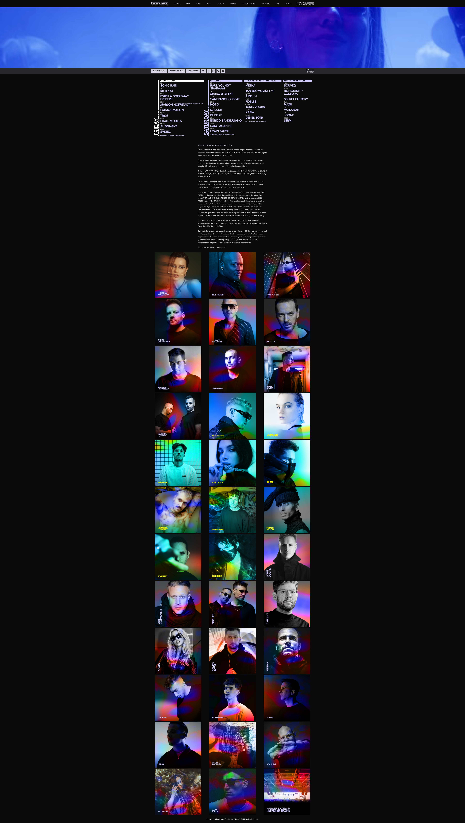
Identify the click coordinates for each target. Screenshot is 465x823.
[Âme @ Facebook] (288, 623)
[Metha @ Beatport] (282, 670)
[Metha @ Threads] (300, 670)
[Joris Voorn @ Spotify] (291, 576)
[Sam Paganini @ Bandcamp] (234, 341)
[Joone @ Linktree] (291, 717)
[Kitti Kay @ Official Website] (252, 482)
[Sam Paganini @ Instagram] (243, 341)
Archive (288, 4)
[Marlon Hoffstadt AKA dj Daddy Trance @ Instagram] (176, 529)
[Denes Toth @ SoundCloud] (243, 670)
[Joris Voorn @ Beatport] (274, 576)
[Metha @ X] (303, 670)
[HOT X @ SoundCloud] (300, 341)
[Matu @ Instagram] (240, 811)
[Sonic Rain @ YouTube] (252, 529)
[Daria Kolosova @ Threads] (198, 294)
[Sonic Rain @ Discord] (234, 529)
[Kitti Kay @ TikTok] (246, 482)
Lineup (208, 4)
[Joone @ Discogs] (282, 717)
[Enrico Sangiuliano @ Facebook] (189, 341)
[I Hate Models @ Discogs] (231, 576)
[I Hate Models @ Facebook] (234, 576)
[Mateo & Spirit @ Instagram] (189, 435)
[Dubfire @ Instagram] (285, 294)
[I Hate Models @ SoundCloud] (246, 576)
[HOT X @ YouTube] (303, 341)
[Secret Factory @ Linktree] (249, 764)
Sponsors (265, 4)
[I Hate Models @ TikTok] (249, 576)
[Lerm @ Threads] (198, 764)
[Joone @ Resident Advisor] (294, 717)
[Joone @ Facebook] (285, 717)
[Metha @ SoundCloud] (297, 670)
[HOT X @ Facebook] (294, 341)
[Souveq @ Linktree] (298, 764)
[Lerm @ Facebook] (179, 764)
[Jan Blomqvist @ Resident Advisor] (185, 623)
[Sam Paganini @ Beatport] (237, 341)
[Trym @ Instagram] (291, 482)
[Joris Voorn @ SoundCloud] (288, 576)
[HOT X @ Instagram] (297, 341)
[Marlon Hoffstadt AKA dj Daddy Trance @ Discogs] (173, 529)
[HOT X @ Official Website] (307, 341)
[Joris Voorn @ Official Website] (307, 576)
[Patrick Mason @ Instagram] (291, 529)
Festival (177, 4)
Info (188, 4)
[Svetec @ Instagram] (176, 576)
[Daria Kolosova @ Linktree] (189, 294)
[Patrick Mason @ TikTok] (307, 529)
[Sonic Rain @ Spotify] (246, 529)
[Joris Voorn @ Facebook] (279, 576)
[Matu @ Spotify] (246, 811)
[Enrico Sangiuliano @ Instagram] (192, 341)
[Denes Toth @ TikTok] (249, 670)
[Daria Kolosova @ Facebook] (183, 294)
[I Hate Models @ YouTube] (252, 576)
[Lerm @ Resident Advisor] (188, 764)
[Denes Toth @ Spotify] (246, 670)
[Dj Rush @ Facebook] (246, 294)
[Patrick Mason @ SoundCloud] (297, 529)
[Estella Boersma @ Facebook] (297, 435)
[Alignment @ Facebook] (246, 435)
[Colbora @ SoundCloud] (198, 717)
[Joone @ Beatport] (280, 717)
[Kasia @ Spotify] (192, 670)
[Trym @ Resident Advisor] (297, 482)
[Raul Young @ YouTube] (303, 388)
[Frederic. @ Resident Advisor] (185, 482)
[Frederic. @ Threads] (195, 482)
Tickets (233, 4)
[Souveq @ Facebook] (291, 764)
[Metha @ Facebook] (285, 670)
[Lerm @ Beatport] (177, 764)
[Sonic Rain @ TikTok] (249, 529)
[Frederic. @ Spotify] (192, 482)
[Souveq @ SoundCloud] (303, 764)
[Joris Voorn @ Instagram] (282, 576)
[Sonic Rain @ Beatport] (231, 529)
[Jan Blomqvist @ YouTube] (195, 623)
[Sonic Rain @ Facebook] (237, 529)
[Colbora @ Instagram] (195, 717)
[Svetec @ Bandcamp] (165, 576)
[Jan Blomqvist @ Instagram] (182, 623)
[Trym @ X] (303, 482)
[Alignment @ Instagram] (249, 435)
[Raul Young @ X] (307, 388)
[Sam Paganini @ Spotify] (249, 341)
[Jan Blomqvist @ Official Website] (198, 623)
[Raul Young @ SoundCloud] (300, 388)
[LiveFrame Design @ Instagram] (307, 811)
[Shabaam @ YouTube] (249, 388)
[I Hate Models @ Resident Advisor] (243, 576)
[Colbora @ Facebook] (192, 717)
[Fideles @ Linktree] (240, 623)
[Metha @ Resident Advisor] (294, 670)
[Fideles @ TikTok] (249, 623)
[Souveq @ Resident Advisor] (300, 764)
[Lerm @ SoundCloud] (192, 764)
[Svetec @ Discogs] (170, 576)
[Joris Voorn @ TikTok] (297, 576)
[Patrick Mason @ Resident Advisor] (294, 529)
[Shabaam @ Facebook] (240, 388)
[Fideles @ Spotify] (246, 623)
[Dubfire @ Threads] (297, 294)
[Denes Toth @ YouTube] (252, 670)
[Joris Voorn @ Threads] (294, 576)
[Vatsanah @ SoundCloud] (191, 811)
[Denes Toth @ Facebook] (234, 670)
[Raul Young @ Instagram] (297, 388)
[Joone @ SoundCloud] (297, 717)
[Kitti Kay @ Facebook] (237, 482)
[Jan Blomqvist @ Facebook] (179, 623)
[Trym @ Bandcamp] (285, 482)
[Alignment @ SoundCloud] (252, 435)
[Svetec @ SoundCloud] (185, 576)
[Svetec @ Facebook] (173, 576)
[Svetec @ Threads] (192, 576)
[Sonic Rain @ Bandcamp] (228, 529)
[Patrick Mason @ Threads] (303, 529)
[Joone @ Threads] (303, 717)
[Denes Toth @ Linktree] (240, 670)
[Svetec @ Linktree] (179, 576)
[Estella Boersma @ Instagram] (300, 435)
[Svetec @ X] (195, 576)
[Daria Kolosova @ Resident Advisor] (191, 294)
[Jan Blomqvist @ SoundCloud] (189, 623)
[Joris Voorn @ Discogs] (276, 576)
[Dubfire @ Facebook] (282, 294)
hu (203, 71)
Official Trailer (177, 71)
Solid (243, 819)
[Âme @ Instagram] (292, 623)
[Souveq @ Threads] (307, 764)
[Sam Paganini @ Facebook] (240, 341)
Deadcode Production (224, 819)
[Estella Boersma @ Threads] (307, 435)
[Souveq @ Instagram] (295, 764)
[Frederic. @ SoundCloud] (189, 482)
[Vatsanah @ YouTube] (198, 811)
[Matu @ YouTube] (249, 811)
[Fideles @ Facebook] (234, 623)
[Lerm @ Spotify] (195, 764)
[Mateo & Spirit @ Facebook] (185, 435)
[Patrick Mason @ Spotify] (300, 529)
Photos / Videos (249, 4)
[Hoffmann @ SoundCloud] (252, 717)
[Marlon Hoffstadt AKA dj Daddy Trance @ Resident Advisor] (182, 529)
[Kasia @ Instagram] (180, 670)
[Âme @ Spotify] (300, 623)
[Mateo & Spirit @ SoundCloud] (192, 435)
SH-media (254, 819)
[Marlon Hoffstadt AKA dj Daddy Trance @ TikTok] (192, 529)
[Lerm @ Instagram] (183, 764)
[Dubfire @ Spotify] (294, 294)
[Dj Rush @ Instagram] (249, 294)
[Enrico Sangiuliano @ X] (198, 341)
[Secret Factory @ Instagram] (246, 764)
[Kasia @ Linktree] (186, 670)
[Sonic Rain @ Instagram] (240, 529)
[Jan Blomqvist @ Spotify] (192, 623)
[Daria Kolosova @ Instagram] (186, 294)
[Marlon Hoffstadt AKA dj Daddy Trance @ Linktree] (179, 529)
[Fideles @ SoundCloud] (243, 623)
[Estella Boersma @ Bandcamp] (294, 435)
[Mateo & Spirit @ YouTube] (198, 435)
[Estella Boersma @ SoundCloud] (303, 435)
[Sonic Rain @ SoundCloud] (243, 529)
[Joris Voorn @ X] (300, 576)
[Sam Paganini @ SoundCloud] (246, 341)
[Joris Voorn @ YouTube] (303, 576)
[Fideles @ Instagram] (237, 623)
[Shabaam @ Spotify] (246, 388)
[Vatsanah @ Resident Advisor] (195, 811)
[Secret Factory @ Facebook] (243, 764)
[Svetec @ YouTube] (198, 576)
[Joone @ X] (307, 717)
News (198, 4)
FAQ (277, 4)
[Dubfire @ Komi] (288, 294)
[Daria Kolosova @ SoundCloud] (195, 294)
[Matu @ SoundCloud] (243, 811)
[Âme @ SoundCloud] (297, 623)
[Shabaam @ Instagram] (243, 388)
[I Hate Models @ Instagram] (237, 576)
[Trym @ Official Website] (307, 482)
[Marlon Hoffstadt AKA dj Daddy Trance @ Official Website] (198, 529)
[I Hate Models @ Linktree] (240, 576)
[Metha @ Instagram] (288, 670)
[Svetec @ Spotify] (189, 576)
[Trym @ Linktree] (295, 482)
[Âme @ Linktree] (295, 623)
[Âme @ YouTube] (307, 623)
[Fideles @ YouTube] (252, 623)
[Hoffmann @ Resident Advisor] (249, 717)
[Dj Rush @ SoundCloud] (252, 294)
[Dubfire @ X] (303, 294)
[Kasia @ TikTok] (195, 670)
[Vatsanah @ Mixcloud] (188, 811)
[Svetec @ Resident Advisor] (182, 576)
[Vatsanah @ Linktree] (186, 811)
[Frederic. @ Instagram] (179, 482)
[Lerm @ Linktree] (186, 764)
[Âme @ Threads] (303, 623)
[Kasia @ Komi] (183, 670)
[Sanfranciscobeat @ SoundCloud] (198, 388)
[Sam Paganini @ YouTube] (252, 341)
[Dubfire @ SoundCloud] (291, 294)
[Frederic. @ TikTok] (198, 482)
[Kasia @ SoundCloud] (189, 670)
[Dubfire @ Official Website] (307, 294)
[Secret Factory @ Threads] (252, 764)
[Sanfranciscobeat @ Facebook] (192, 388)
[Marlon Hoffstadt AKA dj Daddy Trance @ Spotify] (189, 529)
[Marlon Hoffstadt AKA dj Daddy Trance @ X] (195, 529)
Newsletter (193, 71)
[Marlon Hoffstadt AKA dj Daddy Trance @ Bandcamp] (170, 529)
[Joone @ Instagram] (288, 717)
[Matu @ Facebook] (237, 811)
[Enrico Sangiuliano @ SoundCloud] (195, 341)
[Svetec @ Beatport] (168, 576)
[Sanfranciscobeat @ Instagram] (195, 388)
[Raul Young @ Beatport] (292, 388)
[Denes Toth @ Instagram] (237, 670)
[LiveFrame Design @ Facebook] (303, 811)
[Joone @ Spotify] (300, 717)
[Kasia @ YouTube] (198, 670)
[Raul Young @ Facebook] (294, 388)
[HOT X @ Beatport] (292, 341)
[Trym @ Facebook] (288, 482)
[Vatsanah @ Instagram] (183, 811)
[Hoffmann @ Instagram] (246, 717)
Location (220, 4)
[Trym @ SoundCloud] (300, 482)
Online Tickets (159, 71)
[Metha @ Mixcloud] (291, 670)
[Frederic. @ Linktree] (183, 482)
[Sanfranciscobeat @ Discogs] (188, 388)
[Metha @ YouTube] (307, 670)
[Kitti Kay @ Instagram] (240, 482)
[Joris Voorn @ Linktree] (285, 576)
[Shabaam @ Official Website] (252, 388)
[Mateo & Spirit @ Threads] (195, 435)
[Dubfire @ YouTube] (300, 294)
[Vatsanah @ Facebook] (179, 811)
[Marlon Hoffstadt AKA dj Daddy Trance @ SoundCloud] (185, 529)
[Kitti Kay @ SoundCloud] (243, 482)
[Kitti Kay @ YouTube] (249, 482)
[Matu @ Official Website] (252, 811)
